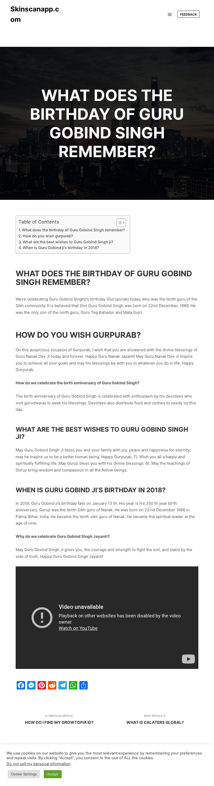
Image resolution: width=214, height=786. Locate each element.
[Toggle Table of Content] (118, 222)
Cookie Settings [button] (24, 774)
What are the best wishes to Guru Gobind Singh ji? (68, 242)
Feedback (188, 14)
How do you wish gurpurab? (48, 236)
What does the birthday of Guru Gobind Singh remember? (73, 230)
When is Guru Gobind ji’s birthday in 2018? (61, 247)
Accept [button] (52, 774)
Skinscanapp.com (34, 14)
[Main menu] (170, 14)
